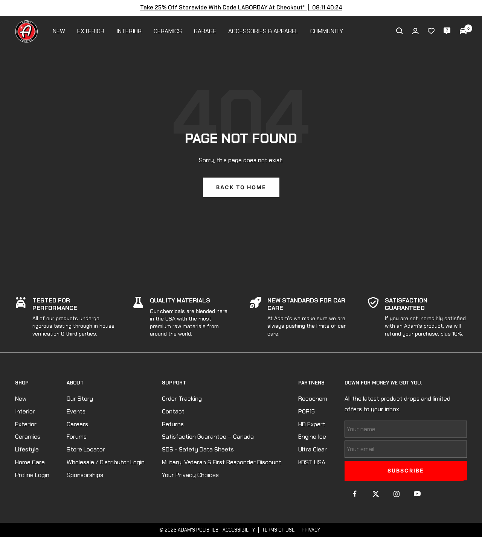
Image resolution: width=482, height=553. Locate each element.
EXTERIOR (90, 31)
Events (76, 411)
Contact (173, 411)
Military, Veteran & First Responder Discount (221, 462)
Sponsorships (85, 475)
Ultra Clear (312, 449)
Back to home (241, 187)
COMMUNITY (326, 31)
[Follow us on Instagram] (396, 493)
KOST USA (311, 462)
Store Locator (86, 449)
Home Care (30, 462)
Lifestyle (27, 449)
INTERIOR (129, 31)
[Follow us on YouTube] (417, 493)
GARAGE (205, 31)
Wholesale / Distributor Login (106, 462)
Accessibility (239, 530)
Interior (25, 411)
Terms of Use (278, 530)
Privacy (311, 530)
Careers (77, 424)
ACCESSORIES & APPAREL (263, 31)
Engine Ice (312, 437)
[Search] (399, 30)
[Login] (415, 31)
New (20, 399)
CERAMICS (168, 31)
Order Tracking (182, 399)
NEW (59, 31)
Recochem (312, 399)
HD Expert (311, 424)
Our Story (80, 399)
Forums (77, 437)
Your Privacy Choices (190, 475)
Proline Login (32, 475)
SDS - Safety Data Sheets (198, 449)
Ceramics (27, 437)
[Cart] (463, 30)
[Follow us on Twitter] (375, 493)
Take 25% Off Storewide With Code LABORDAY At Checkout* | (241, 7)
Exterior (26, 424)
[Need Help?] (447, 30)
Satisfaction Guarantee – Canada (208, 437)
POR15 (306, 411)
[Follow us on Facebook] (355, 493)
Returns (173, 424)
